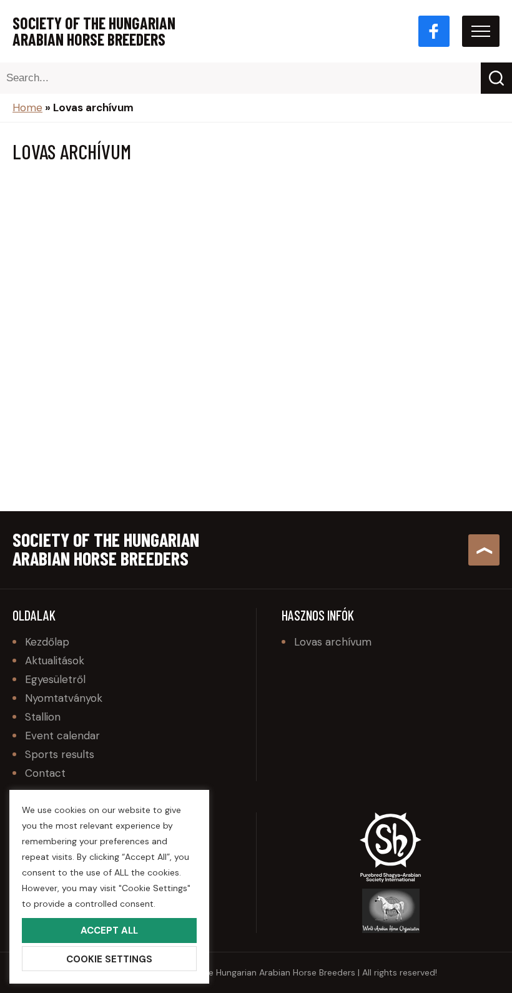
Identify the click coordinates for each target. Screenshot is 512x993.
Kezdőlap (47, 642)
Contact (45, 773)
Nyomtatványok (63, 698)
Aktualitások (54, 660)
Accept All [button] (109, 930)
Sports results (59, 754)
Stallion (43, 717)
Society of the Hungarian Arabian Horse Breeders (93, 31)
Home (27, 107)
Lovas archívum (333, 642)
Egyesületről (55, 679)
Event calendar (62, 735)
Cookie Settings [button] (109, 959)
